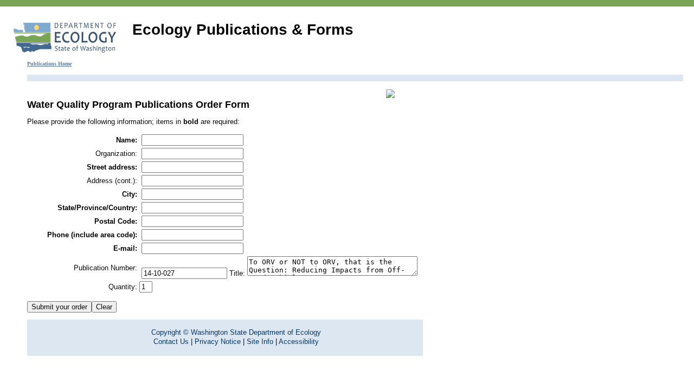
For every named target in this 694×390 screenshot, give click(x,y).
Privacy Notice (218, 341)
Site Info (260, 341)
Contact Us (171, 341)
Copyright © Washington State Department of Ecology (236, 332)
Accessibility (299, 341)
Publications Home (49, 64)
